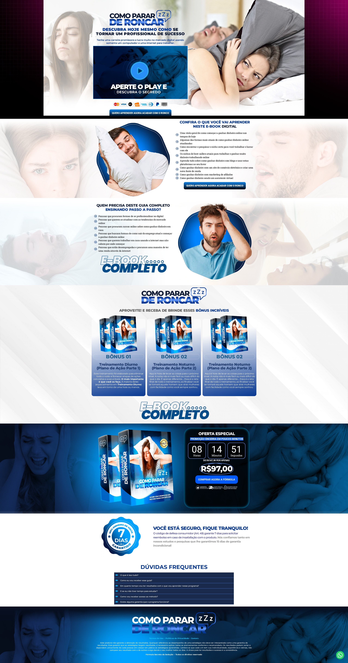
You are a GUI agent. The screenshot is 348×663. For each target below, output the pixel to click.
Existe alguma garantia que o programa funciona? (144, 602)
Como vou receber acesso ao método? (139, 596)
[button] (174, 575)
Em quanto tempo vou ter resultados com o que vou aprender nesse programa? (159, 586)
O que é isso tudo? (129, 575)
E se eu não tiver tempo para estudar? (139, 591)
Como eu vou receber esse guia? (136, 580)
